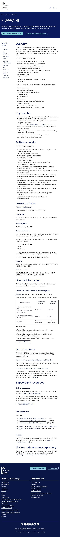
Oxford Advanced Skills (37, 495)
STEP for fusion (45, 125)
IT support (4, 514)
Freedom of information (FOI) (9, 510)
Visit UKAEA (4, 503)
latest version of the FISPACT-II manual (32, 418)
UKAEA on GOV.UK (6, 508)
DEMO (35, 125)
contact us (35, 377)
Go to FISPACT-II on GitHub (12, 33)
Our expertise (5, 484)
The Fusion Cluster (36, 491)
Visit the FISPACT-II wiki (25, 404)
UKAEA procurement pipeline (9, 501)
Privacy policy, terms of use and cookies (26, 528)
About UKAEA (5, 482)
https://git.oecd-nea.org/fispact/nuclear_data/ (31, 455)
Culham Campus (35, 497)
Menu (54, 8)
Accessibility (41, 528)
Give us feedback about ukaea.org (10, 512)
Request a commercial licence (36, 33)
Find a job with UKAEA (7, 505)
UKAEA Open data (36, 488)
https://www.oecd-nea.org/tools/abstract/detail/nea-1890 (34, 360)
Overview (6, 49)
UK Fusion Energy (35, 482)
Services (8, 14)
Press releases (5, 497)
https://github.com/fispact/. (32, 393)
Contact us (19, 294)
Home (3, 14)
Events (3, 495)
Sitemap (3, 516)
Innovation (4, 488)
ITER (31, 125)
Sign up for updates (38, 468)
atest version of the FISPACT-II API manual (33, 423)
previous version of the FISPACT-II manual (33, 421)
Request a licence (23, 342)
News (2, 493)
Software (14, 14)
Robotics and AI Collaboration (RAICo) (41, 493)
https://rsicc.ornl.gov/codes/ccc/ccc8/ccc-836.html (32, 368)
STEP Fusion (34, 484)
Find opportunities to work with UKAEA (12, 499)
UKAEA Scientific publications (39, 486)
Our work (3, 486)
